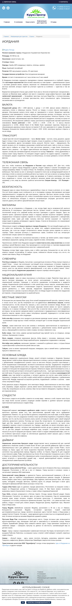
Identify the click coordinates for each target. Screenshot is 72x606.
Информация (42, 22)
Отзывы (53, 22)
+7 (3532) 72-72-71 (63, 7)
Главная (7, 22)
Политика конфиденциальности (38, 602)
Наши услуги (30, 22)
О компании (18, 22)
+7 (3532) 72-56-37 (63, 9)
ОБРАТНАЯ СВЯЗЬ (10, 2)
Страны (31, 36)
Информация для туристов (19, 36)
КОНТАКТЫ (64, 2)
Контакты (40, 582)
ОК (23, 602)
